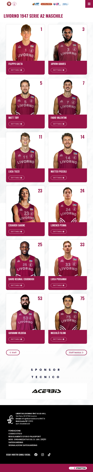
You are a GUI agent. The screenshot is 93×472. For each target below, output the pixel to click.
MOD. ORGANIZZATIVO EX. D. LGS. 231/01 (27, 439)
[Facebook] (36, 455)
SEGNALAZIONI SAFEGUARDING (22, 445)
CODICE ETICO (15, 433)
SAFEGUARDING (15, 442)
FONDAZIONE (14, 430)
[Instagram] (42, 455)
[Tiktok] (49, 455)
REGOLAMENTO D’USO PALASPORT (24, 436)
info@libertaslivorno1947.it (33, 418)
